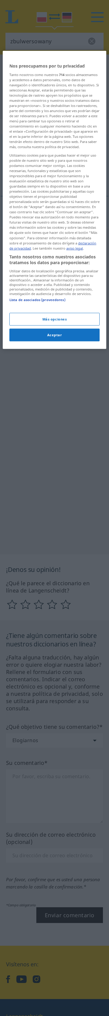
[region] (54, 200)
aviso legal (74, 248)
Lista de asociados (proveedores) (37, 299)
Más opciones (54, 319)
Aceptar (54, 335)
